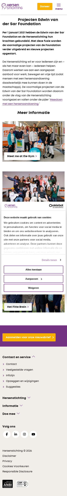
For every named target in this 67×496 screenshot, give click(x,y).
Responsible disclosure (17, 471)
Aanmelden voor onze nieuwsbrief (28, 337)
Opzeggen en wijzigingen (22, 381)
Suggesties (13, 386)
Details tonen (49, 260)
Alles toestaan (34, 269)
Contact (11, 364)
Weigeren (33, 287)
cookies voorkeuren (15, 466)
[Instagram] (24, 434)
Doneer (45, 6)
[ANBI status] (7, 483)
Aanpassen (31, 278)
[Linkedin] (15, 434)
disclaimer (9, 456)
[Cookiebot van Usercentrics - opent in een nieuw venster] (49, 206)
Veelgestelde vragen (19, 369)
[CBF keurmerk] (22, 483)
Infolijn (10, 375)
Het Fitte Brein (16, 307)
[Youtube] (33, 434)
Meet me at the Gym (20, 156)
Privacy (7, 461)
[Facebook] (7, 434)
